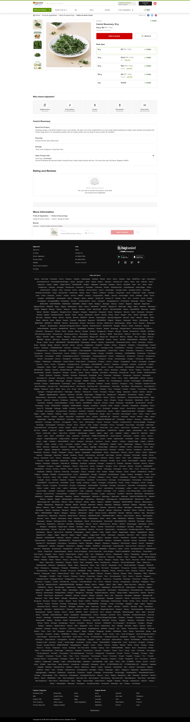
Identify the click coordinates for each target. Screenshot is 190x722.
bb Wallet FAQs (80, 256)
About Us (36, 250)
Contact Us (79, 253)
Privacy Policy (37, 259)
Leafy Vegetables (80, 702)
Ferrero (118, 705)
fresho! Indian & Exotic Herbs (51, 226)
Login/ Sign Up (145, 3)
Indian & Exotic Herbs (42, 219)
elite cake (119, 696)
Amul (96, 693)
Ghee (76, 693)
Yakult (138, 699)
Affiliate (35, 263)
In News (35, 253)
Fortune (139, 702)
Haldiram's (98, 705)
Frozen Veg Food (39, 705)
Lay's (138, 705)
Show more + (95, 710)
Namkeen (57, 699)
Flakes (76, 696)
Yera (117, 699)
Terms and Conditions (40, 266)
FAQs (77, 250)
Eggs (76, 699)
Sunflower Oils (38, 693)
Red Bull (98, 696)
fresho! (99, 21)
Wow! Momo (120, 702)
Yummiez (98, 699)
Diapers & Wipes (59, 705)
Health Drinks (58, 696)
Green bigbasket (38, 256)
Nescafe (118, 693)
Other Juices (58, 702)
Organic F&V (37, 699)
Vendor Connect (80, 263)
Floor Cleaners (38, 702)
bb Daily (35, 269)
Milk (34, 696)
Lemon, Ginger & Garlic (60, 219)
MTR (137, 693)
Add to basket (114, 36)
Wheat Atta (57, 693)
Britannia (98, 702)
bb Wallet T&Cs (80, 259)
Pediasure (139, 696)
